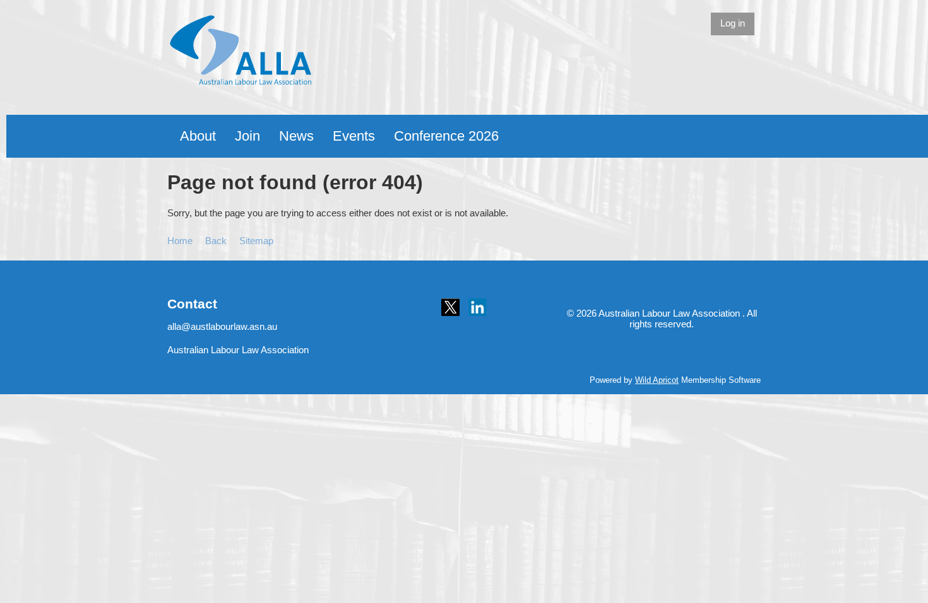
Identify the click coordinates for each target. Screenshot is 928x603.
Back (216, 240)
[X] (450, 307)
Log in (732, 23)
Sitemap (256, 240)
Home (180, 240)
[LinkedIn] (477, 307)
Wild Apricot (657, 380)
